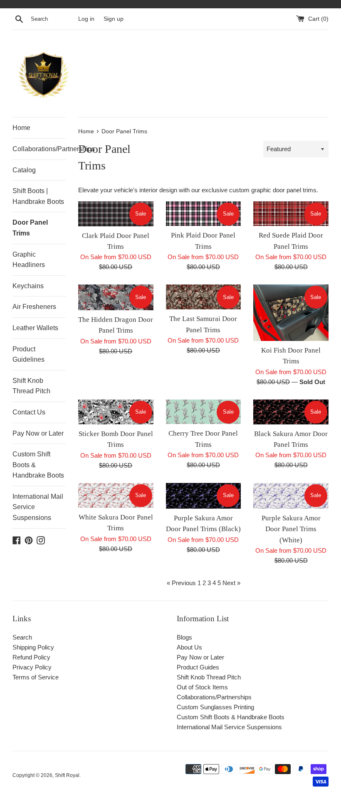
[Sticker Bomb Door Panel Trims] (115, 412)
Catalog (24, 170)
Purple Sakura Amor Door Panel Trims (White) (291, 529)
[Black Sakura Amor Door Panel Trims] (291, 412)
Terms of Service (35, 677)
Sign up (114, 19)
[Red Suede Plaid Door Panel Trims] (291, 213)
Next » (231, 582)
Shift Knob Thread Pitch (31, 386)
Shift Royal (67, 775)
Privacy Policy (32, 667)
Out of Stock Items (202, 687)
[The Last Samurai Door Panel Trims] (203, 296)
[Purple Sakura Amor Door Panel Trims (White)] (291, 496)
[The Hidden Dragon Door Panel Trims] (115, 297)
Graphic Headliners (28, 260)
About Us (189, 647)
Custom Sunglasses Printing (215, 707)
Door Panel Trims (30, 228)
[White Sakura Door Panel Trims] (115, 495)
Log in (86, 19)
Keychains (28, 285)
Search (22, 637)
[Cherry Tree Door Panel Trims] (203, 412)
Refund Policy (31, 657)
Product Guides (198, 667)
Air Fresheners (34, 306)
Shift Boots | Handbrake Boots (38, 196)
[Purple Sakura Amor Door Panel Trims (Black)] (203, 496)
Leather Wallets (35, 327)
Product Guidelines (28, 354)
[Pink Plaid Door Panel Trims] (203, 213)
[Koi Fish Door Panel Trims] (291, 312)
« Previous (181, 582)
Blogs (184, 637)
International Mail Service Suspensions (37, 507)
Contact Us (28, 412)
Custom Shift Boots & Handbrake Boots (38, 465)
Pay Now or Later (38, 433)
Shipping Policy (33, 647)
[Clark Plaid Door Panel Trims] (115, 213)
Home (21, 127)
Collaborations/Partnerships (39, 148)
